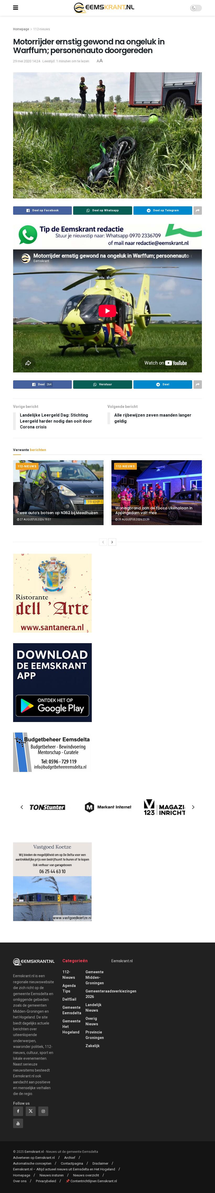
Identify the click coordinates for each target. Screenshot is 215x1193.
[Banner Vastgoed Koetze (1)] (52, 881)
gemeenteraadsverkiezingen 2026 (110, 994)
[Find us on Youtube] (18, 1123)
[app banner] (52, 682)
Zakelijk (92, 1046)
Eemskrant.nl (122, 961)
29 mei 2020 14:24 (26, 61)
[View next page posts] (112, 542)
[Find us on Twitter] (31, 1111)
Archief (69, 1157)
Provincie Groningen (94, 1035)
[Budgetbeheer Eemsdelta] (52, 752)
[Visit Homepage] (104, 8)
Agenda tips (69, 988)
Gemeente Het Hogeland (71, 1026)
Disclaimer (100, 1163)
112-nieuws (41, 29)
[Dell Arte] (52, 593)
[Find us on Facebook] (18, 1111)
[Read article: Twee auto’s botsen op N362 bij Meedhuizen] (58, 492)
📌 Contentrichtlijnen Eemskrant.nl (91, 1181)
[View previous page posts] (103, 542)
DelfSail (69, 999)
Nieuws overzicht (86, 1175)
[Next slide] (193, 807)
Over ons (19, 1181)
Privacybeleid (46, 1181)
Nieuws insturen (52, 1175)
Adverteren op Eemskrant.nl (34, 1157)
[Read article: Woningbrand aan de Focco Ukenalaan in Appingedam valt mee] (156, 492)
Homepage (21, 29)
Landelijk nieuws (93, 1007)
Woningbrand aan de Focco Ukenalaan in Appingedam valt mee (153, 510)
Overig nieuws (91, 1021)
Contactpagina (72, 1163)
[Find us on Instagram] (43, 1111)
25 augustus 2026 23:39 (133, 519)
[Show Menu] (15, 8)
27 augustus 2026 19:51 (35, 519)
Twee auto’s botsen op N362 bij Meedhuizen (57, 512)
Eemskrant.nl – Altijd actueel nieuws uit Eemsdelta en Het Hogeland (64, 1169)
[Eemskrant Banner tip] (107, 235)
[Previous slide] (22, 807)
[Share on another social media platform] (198, 210)
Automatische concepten (32, 1163)
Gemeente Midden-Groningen (94, 977)
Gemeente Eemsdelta (71, 1010)
